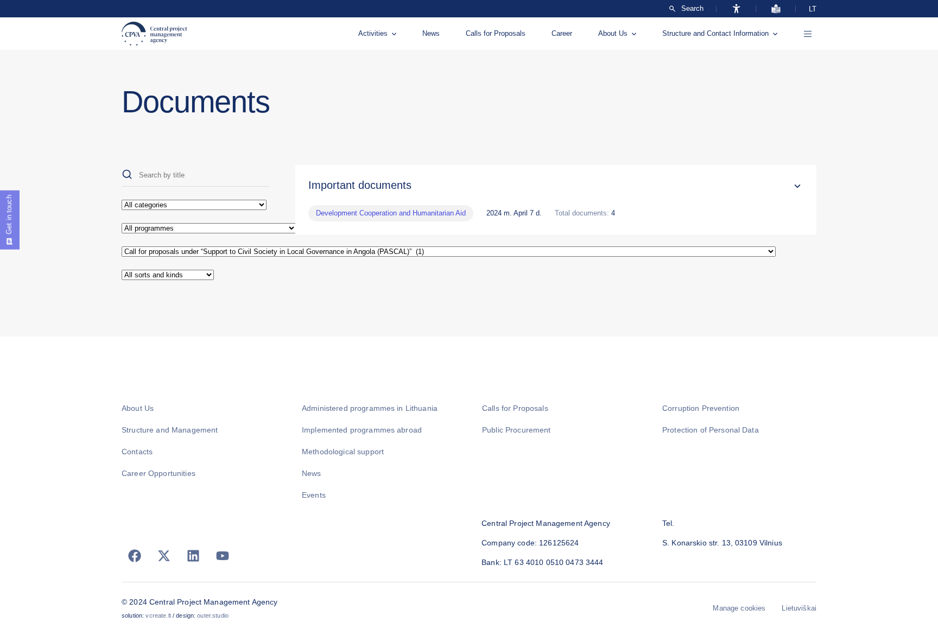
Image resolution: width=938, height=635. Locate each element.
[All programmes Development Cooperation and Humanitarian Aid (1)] (195, 228)
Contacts (137, 451)
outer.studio (213, 615)
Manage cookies (739, 608)
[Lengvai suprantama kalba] (776, 9)
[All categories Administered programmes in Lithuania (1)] (195, 205)
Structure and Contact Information (715, 33)
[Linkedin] (193, 556)
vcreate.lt (157, 615)
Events (314, 495)
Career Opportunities (158, 473)
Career (562, 33)
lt (812, 9)
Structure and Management (170, 430)
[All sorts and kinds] (195, 275)
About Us (613, 33)
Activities (373, 33)
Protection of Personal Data (710, 430)
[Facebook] (135, 556)
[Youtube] (223, 556)
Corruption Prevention (700, 408)
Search (692, 8)
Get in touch (9, 214)
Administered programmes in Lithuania (370, 408)
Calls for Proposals (495, 33)
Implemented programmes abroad (362, 430)
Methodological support (343, 451)
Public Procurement (516, 430)
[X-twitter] (164, 556)
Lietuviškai (799, 608)
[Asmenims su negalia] (736, 9)
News (431, 33)
